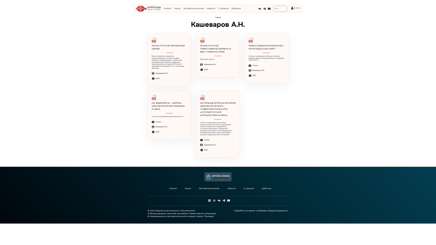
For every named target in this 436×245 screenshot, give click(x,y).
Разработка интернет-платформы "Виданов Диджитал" (261, 211)
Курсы (177, 8)
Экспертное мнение (193, 8)
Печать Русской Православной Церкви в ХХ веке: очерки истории (215, 49)
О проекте (223, 8)
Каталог (168, 8)
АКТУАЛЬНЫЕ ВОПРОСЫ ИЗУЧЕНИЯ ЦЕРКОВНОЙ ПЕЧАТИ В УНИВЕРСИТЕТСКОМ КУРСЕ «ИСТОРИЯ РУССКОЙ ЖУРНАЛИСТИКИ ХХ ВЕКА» (218, 109)
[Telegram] (264, 8)
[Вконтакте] (259, 8)
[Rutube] (255, 8)
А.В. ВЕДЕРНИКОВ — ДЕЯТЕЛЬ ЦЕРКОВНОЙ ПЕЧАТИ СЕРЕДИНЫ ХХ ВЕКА (168, 106)
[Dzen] (250, 8)
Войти (297, 8)
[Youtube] (269, 8)
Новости (211, 8)
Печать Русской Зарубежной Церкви (168, 47)
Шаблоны (236, 8)
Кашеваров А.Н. (162, 73)
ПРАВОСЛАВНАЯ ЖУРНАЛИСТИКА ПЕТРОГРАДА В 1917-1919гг (266, 47)
